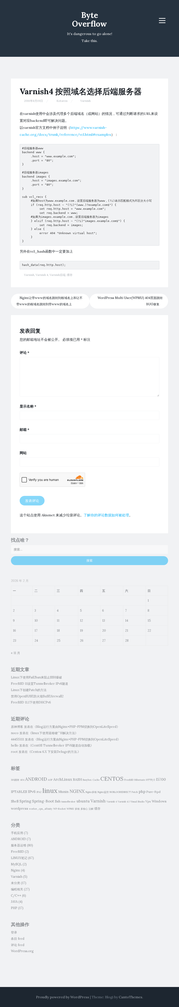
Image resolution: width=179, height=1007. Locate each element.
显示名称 (28, 406)
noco (15, 733)
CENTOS (111, 778)
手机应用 (17, 833)
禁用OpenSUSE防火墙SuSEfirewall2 (37, 696)
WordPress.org (22, 951)
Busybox (87, 779)
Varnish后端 (57, 275)
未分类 (15, 883)
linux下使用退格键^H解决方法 (53, 733)
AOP (50, 779)
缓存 (69, 275)
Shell (15, 801)
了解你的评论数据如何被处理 (106, 515)
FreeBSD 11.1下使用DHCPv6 (31, 702)
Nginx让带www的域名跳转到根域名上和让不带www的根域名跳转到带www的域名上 (49, 301)
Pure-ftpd (153, 792)
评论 (24, 352)
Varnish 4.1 (123, 801)
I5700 (161, 779)
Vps (148, 801)
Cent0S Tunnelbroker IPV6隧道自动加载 (60, 745)
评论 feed (17, 945)
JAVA (14, 902)
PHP (14, 908)
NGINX (77, 791)
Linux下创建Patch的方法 (28, 690)
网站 (23, 453)
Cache (96, 779)
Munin (63, 791)
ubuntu (83, 801)
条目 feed (17, 939)
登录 (14, 932)
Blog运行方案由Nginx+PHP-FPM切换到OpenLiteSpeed (76, 727)
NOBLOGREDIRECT (120, 792)
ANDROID (36, 779)
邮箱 (24, 429)
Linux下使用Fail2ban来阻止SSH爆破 (36, 677)
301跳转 (15, 779)
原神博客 (17, 727)
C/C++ (16, 896)
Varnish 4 (42, 275)
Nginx (15, 870)
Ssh (57, 801)
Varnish (85, 101)
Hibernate (139, 779)
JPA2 (38, 792)
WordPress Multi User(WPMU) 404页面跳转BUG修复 (130, 301)
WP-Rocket (59, 808)
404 (22, 779)
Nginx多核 (91, 792)
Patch (135, 792)
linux (49, 790)
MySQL (16, 864)
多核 (77, 808)
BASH (77, 779)
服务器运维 (18, 845)
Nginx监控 (103, 792)
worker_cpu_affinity (40, 808)
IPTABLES (19, 791)
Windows (159, 801)
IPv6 (32, 791)
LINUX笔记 (19, 858)
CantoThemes (130, 997)
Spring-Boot (43, 801)
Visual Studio (137, 801)
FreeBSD (128, 779)
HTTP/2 (150, 779)
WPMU (70, 808)
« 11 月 (15, 653)
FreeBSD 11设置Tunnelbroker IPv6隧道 (39, 684)
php (142, 791)
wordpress (19, 808)
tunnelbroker (68, 801)
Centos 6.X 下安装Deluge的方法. (54, 752)
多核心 (84, 808)
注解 (91, 808)
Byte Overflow (89, 19)
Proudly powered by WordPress (62, 997)
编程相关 (17, 889)
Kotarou (62, 101)
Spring (25, 801)
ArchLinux (62, 779)
